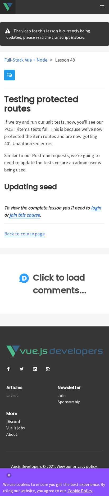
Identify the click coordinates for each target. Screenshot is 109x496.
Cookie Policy (80, 490)
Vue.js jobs (15, 427)
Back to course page (24, 234)
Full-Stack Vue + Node (26, 60)
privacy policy (85, 466)
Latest (12, 395)
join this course (25, 215)
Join (62, 395)
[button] (102, 7)
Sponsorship (69, 401)
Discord (13, 421)
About (11, 434)
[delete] (9, 475)
